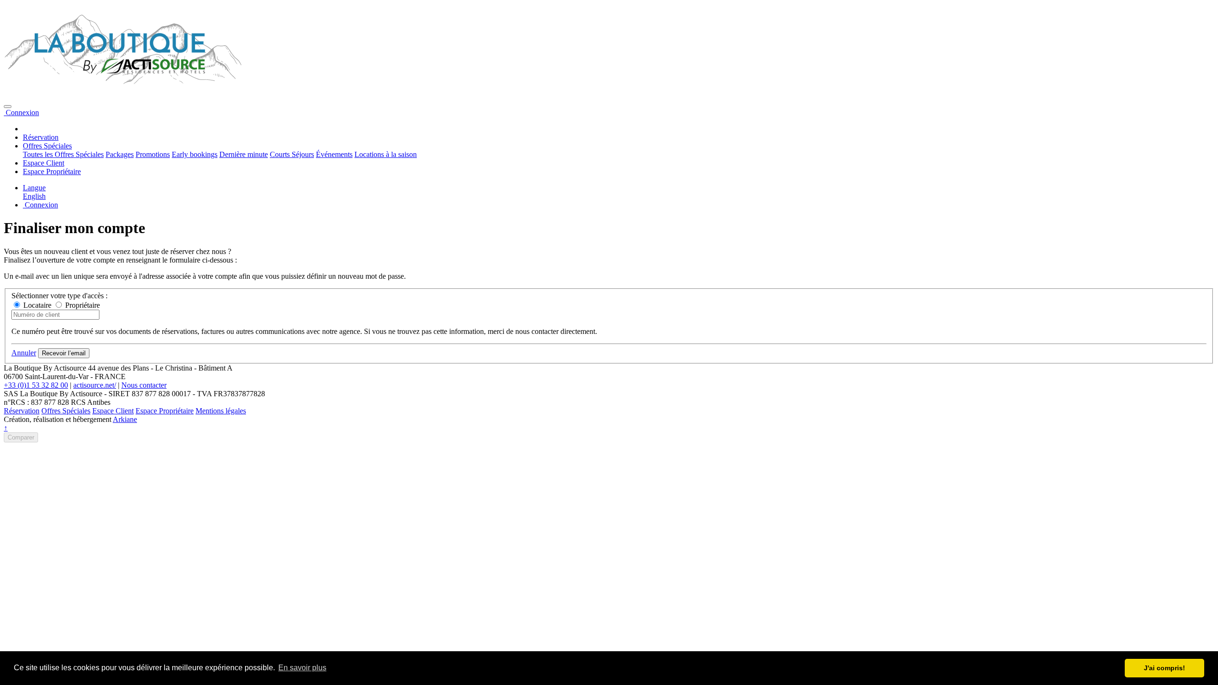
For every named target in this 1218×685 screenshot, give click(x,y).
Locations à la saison (385, 154)
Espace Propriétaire (52, 171)
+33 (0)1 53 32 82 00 (36, 385)
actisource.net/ (94, 385)
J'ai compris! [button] (1164, 668)
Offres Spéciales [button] (47, 146)
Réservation (41, 137)
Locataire (36, 305)
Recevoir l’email (64, 353)
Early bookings (194, 154)
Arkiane (125, 419)
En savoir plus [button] (302, 668)
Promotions (153, 154)
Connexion (21, 112)
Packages (120, 154)
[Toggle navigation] (7, 106)
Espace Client (43, 163)
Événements (334, 154)
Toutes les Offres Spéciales (63, 154)
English (34, 196)
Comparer (21, 437)
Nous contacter (144, 385)
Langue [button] (34, 188)
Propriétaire (81, 305)
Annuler (23, 353)
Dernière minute (243, 154)
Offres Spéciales (65, 411)
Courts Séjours (292, 154)
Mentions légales (221, 411)
